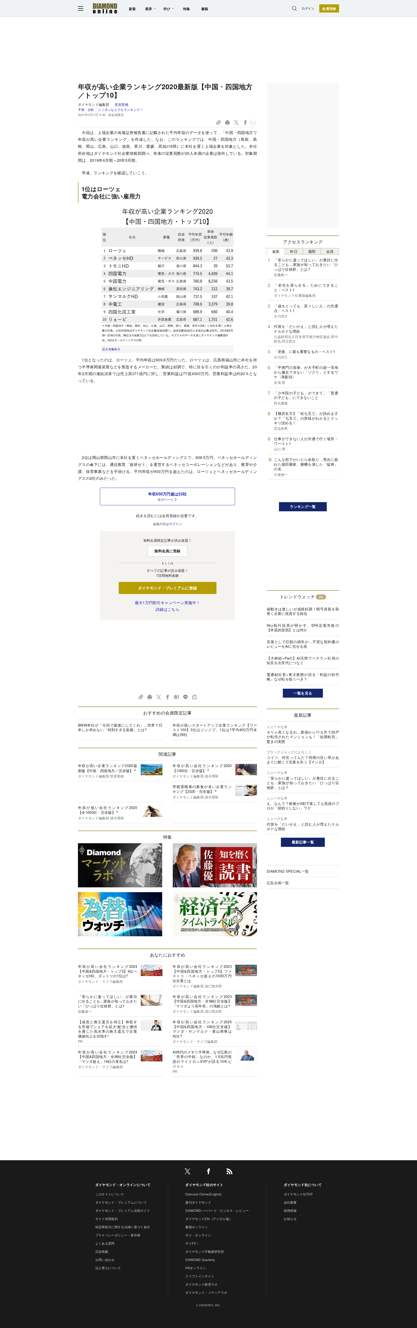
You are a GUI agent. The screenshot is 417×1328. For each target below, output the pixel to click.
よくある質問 (105, 1243)
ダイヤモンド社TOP (298, 1194)
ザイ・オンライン (198, 1235)
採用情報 (290, 1210)
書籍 (204, 8)
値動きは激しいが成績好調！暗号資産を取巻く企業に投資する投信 (303, 611)
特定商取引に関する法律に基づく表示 (122, 1227)
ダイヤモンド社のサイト (204, 1184)
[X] (187, 1172)
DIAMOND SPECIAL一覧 (288, 871)
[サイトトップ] (105, 8)
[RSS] (229, 1172)
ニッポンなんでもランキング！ (120, 109)
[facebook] (208, 1172)
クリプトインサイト (199, 1276)
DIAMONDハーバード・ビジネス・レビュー (217, 1210)
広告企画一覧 (278, 882)
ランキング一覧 (303, 506)
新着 (132, 8)
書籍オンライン (196, 1227)
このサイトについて (109, 1194)
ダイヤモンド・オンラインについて (123, 1184)
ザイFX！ (192, 1243)
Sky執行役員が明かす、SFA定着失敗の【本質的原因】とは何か (303, 628)
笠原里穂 (121, 104)
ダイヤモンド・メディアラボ (206, 1292)
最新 (276, 251)
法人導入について (108, 1268)
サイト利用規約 (106, 1218)
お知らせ (290, 1218)
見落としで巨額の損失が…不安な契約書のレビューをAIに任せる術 (303, 644)
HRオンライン (195, 1268)
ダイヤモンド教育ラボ (201, 1284)
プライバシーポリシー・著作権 (117, 1235)
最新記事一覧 (303, 842)
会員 (330, 251)
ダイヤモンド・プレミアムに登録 (167, 588)
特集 (186, 8)
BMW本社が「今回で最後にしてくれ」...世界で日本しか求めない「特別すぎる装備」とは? (120, 727)
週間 (312, 251)
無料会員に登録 (167, 550)
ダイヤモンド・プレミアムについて (121, 1202)
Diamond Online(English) (203, 1194)
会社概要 (290, 1202)
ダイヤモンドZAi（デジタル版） (208, 1218)
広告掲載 (101, 1251)
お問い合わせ (105, 1259)
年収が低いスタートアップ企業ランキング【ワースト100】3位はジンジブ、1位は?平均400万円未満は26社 (215, 729)
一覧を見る (303, 693)
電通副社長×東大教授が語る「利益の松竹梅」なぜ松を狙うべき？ (303, 677)
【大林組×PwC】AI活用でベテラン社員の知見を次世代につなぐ (303, 660)
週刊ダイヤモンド (198, 1202)
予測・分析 (86, 109)
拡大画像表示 (111, 349)
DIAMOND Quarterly (200, 1259)
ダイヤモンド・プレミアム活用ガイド (122, 1210)
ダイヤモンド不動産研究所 (204, 1251)
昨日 (294, 251)
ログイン (308, 8)
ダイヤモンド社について (303, 1184)
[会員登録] (329, 8)
